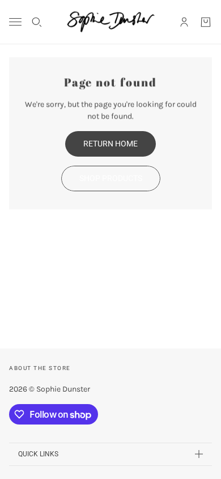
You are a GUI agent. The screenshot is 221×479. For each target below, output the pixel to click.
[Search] (37, 22)
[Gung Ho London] (111, 22)
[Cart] (205, 22)
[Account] (184, 22)
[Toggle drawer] (15, 22)
